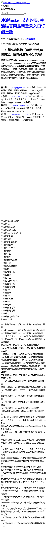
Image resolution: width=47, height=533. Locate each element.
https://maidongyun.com (19, 105)
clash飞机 (26, 3)
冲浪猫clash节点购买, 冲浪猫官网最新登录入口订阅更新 (23, 26)
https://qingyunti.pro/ (18, 87)
